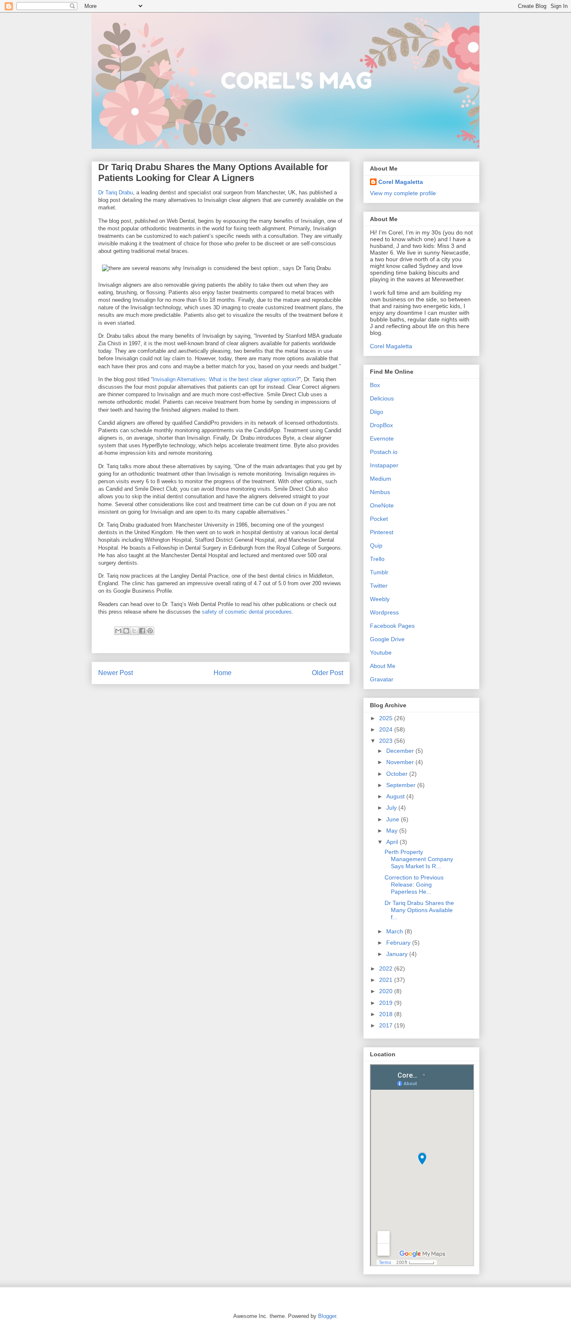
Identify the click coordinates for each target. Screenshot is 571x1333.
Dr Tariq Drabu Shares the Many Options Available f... (419, 910)
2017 (386, 1025)
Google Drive (387, 639)
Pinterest (381, 532)
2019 (386, 1002)
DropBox (381, 425)
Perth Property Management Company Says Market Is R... (419, 859)
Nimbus (380, 492)
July (392, 807)
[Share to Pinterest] (150, 631)
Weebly (380, 599)
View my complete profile (403, 193)
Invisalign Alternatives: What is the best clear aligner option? (226, 379)
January (397, 954)
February (399, 942)
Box (375, 385)
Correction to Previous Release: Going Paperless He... (414, 884)
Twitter (378, 585)
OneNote (382, 505)
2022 (386, 968)
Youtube (381, 652)
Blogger (327, 1316)
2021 (386, 979)
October (397, 773)
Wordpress (384, 612)
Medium (380, 478)
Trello (377, 559)
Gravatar (381, 679)
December (401, 750)
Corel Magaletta (400, 181)
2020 (386, 991)
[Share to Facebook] (142, 631)
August (396, 796)
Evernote (382, 438)
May (392, 830)
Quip (376, 545)
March (395, 931)
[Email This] (118, 631)
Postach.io (384, 452)
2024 (386, 729)
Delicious (382, 398)
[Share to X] (134, 631)
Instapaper (384, 465)
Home (223, 672)
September (401, 785)
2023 (386, 740)
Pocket (379, 518)
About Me (382, 666)
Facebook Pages (392, 625)
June (393, 819)
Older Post (327, 672)
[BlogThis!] (126, 631)
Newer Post (115, 672)
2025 (386, 718)
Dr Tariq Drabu (115, 192)
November (401, 762)
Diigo (376, 411)
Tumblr (379, 572)
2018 (386, 1014)
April (393, 842)
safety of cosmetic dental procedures (247, 612)
